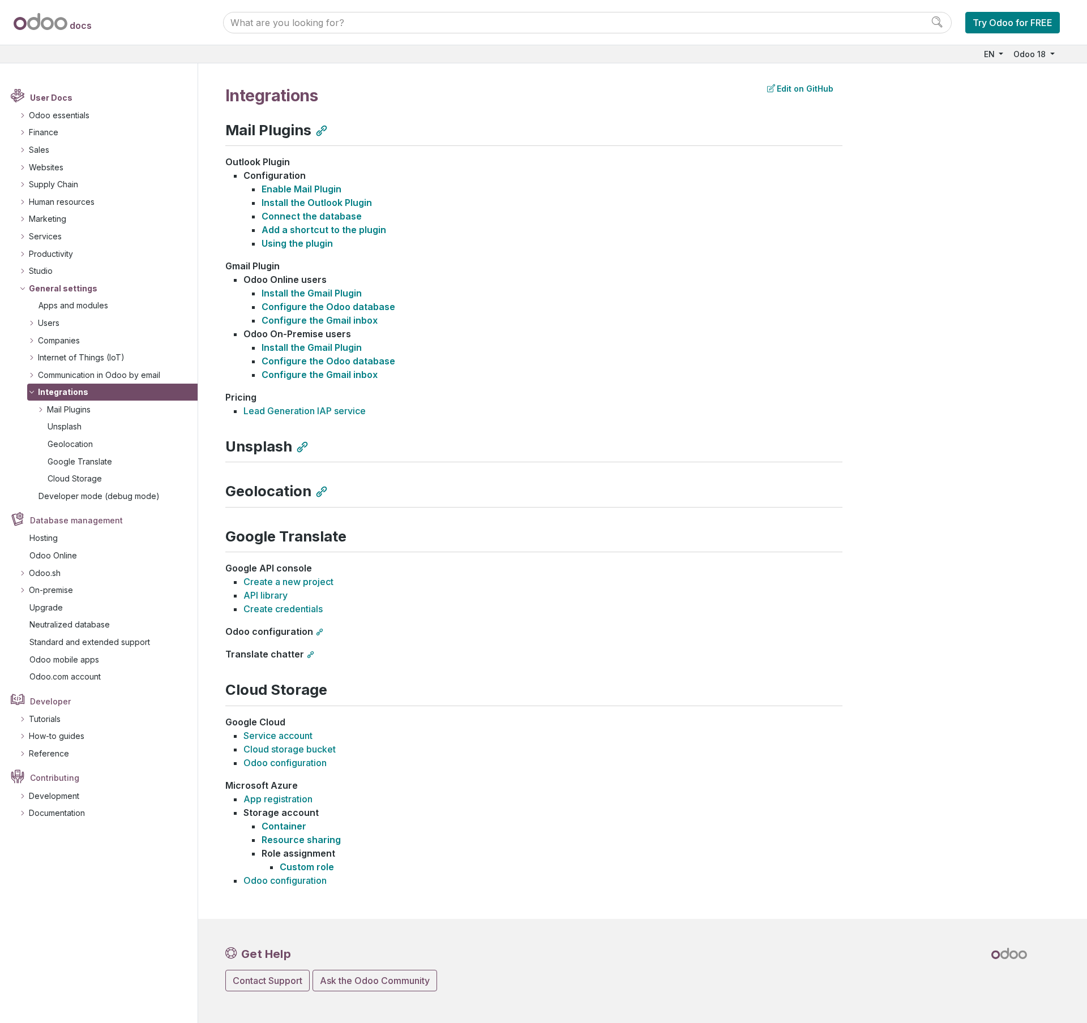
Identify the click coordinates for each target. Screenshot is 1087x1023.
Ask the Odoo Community (375, 980)
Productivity (51, 254)
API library (265, 595)
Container (284, 826)
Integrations (63, 392)
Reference (49, 753)
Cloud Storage (75, 478)
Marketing (47, 218)
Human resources (62, 202)
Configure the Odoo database (328, 306)
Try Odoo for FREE (1012, 22)
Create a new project (288, 581)
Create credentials (283, 608)
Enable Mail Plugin (301, 189)
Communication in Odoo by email (99, 375)
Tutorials (45, 719)
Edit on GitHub (805, 88)
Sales (39, 149)
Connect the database (312, 216)
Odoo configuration (269, 631)
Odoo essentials (59, 115)
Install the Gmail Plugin (312, 293)
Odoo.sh (45, 573)
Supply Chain (53, 184)
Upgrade (46, 607)
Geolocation (70, 444)
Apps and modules (73, 305)
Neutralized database (69, 624)
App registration (278, 799)
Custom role (307, 866)
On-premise (51, 590)
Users (48, 323)
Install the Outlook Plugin (317, 202)
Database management (76, 520)
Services (45, 236)
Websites (46, 167)
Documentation (57, 813)
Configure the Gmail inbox (320, 320)
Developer (50, 701)
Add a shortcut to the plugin (324, 229)
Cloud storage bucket (289, 749)
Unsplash (65, 426)
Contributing (54, 778)
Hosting (43, 538)
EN (990, 54)
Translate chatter (264, 654)
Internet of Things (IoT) (81, 357)
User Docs (51, 97)
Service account (278, 735)
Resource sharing (301, 839)
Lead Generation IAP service (304, 410)
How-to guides (56, 736)
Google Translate (80, 461)
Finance (43, 132)
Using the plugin (297, 243)
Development (54, 796)
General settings (63, 288)
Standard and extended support (89, 642)
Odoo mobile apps (64, 659)
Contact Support (267, 980)
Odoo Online (53, 555)
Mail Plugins (69, 409)
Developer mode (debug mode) (99, 496)
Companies (59, 340)
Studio (41, 271)
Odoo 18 (1030, 54)
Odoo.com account (65, 676)
